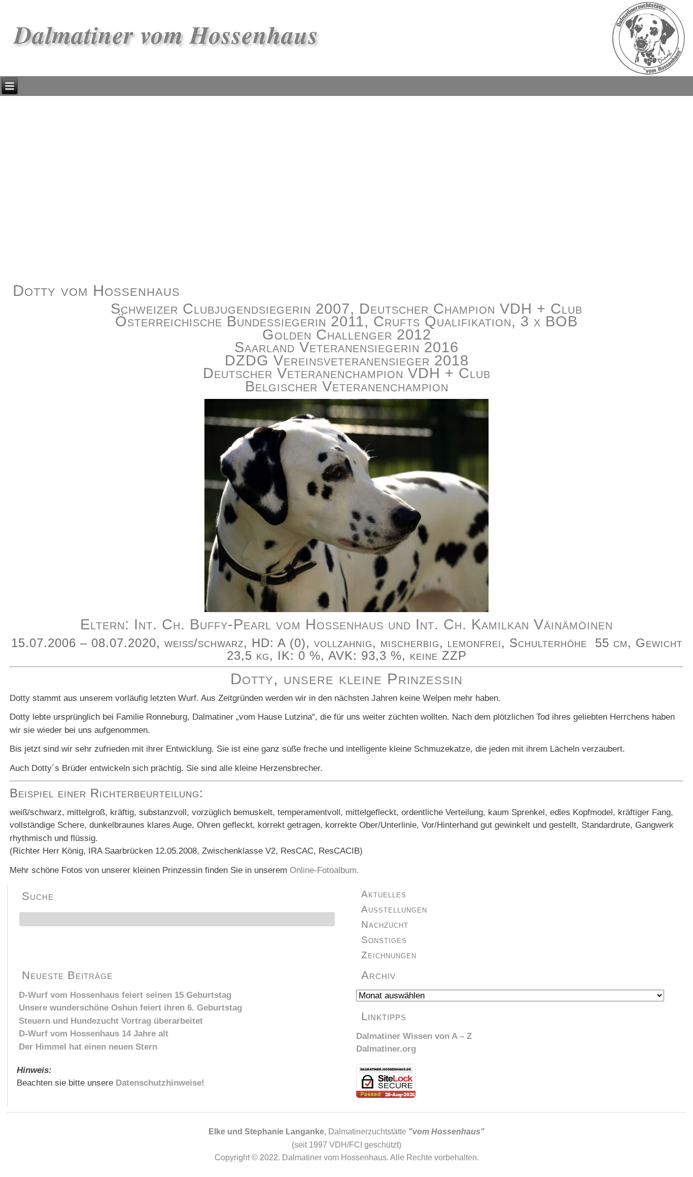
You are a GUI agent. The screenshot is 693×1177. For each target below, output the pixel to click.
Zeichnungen (389, 955)
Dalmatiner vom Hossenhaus (166, 34)
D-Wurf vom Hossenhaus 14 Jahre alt (93, 1033)
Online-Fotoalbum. (324, 870)
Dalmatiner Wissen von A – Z (414, 1036)
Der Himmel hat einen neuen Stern (88, 1047)
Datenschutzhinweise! (160, 1083)
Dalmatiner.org (386, 1049)
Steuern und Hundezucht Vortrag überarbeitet (111, 1021)
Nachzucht (384, 924)
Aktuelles (383, 894)
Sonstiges (384, 939)
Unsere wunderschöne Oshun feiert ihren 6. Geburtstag (130, 1008)
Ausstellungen (394, 909)
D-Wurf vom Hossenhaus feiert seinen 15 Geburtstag (125, 995)
